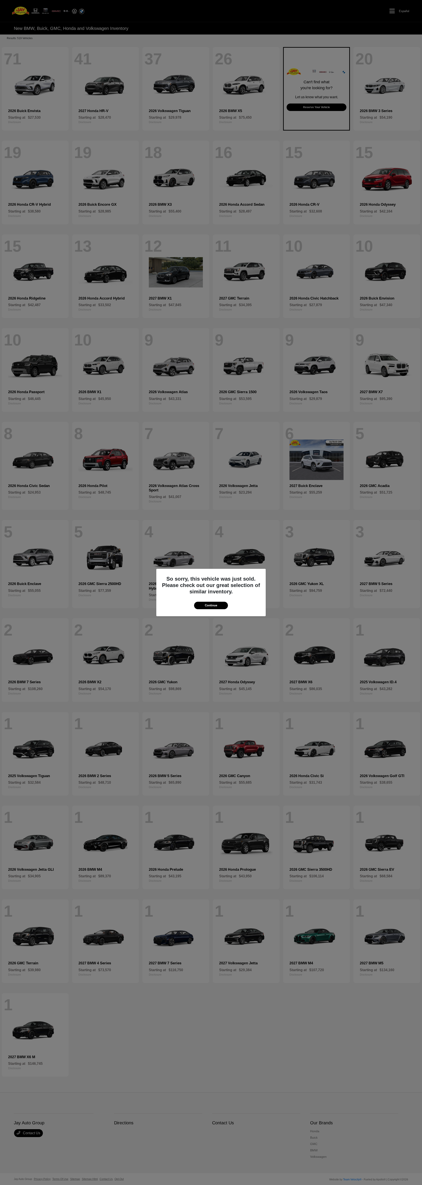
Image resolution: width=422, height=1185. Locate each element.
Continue (211, 605)
